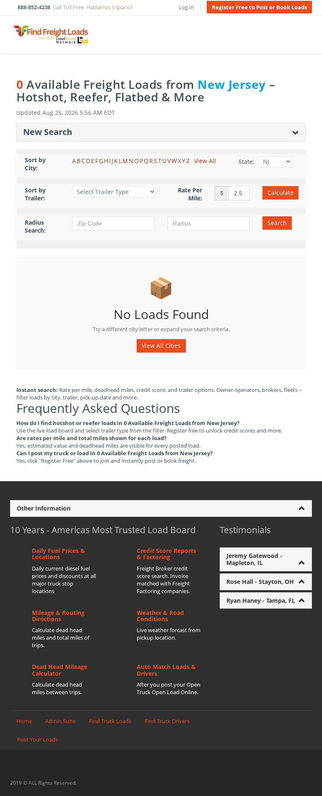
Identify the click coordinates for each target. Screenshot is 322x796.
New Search (47, 131)
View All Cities (161, 346)
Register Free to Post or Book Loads (259, 7)
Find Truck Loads (110, 721)
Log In (186, 7)
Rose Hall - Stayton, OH (260, 582)
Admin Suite (60, 721)
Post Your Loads (37, 739)
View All (205, 161)
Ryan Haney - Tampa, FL (260, 600)
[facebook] (291, 782)
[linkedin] (307, 782)
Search (277, 223)
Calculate (280, 193)
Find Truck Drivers (167, 721)
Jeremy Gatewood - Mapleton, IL (254, 559)
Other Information (43, 508)
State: (246, 162)
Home (24, 721)
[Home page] (50, 35)
